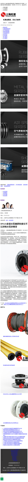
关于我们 (5, 38)
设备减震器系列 (6, 28)
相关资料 (5, 195)
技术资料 (5, 35)
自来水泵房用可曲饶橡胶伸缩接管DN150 (12, 431)
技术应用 (3, 188)
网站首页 (5, 27)
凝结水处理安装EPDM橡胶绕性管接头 (12, 439)
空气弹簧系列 (6, 30)
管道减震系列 (6, 32)
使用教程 (5, 192)
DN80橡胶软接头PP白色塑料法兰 (10, 422)
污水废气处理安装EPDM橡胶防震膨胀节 (12, 443)
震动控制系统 (6, 31)
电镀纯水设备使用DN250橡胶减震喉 (11, 444)
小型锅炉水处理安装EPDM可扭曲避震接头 (13, 440)
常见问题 (5, 194)
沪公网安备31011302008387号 (14, 472)
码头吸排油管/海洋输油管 (9, 365)
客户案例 (5, 37)
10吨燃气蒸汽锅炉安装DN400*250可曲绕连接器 (14, 436)
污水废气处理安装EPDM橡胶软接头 (11, 442)
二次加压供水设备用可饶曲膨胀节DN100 (12, 428)
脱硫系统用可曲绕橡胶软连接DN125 (11, 429)
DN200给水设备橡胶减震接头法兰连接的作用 (15, 303)
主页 (7, 220)
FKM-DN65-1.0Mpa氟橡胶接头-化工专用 (12, 394)
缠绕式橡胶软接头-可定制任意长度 (11, 336)
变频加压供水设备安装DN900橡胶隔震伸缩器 (13, 438)
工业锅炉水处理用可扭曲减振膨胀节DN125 (13, 432)
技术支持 (5, 34)
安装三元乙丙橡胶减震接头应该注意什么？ (13, 304)
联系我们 (3, 200)
